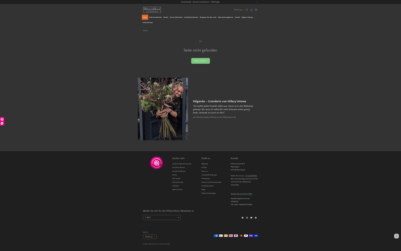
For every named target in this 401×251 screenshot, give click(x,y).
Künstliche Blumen (178, 167)
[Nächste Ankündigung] (257, 2)
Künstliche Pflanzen (178, 171)
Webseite (205, 164)
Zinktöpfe (175, 186)
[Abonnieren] (178, 217)
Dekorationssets (177, 182)
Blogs (203, 189)
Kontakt (204, 167)
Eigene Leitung (177, 189)
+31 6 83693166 (251, 176)
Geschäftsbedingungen (209, 175)
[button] (247, 10)
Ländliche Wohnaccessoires (181, 164)
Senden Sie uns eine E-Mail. (242, 194)
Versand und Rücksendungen (211, 182)
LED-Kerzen (176, 178)
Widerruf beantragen (209, 193)
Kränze (174, 175)
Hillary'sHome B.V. (153, 244)
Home (145, 30)
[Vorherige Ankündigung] (143, 2)
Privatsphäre (206, 178)
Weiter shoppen (200, 61)
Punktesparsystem (208, 186)
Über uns (205, 171)
